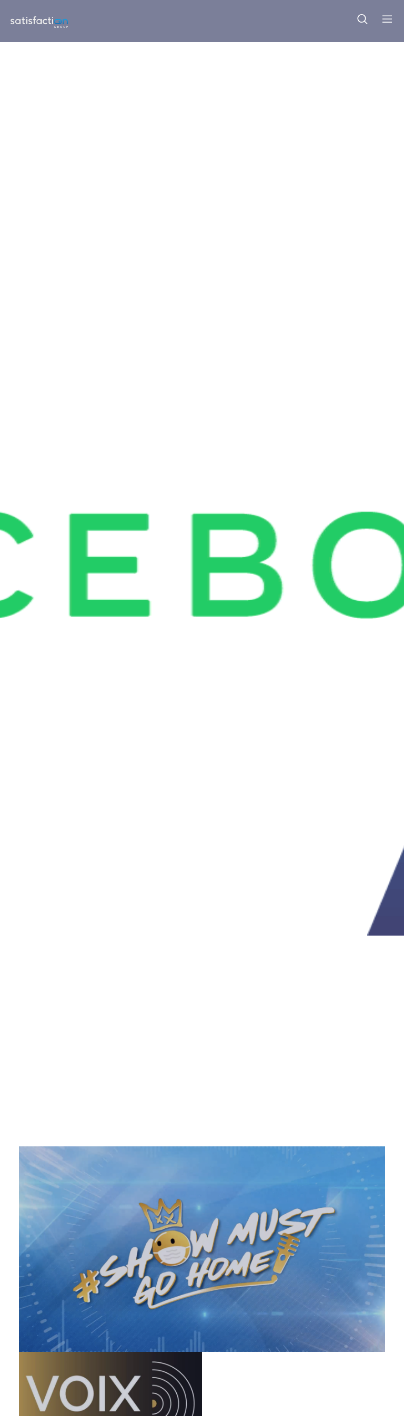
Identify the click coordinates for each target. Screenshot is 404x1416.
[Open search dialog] (362, 21)
